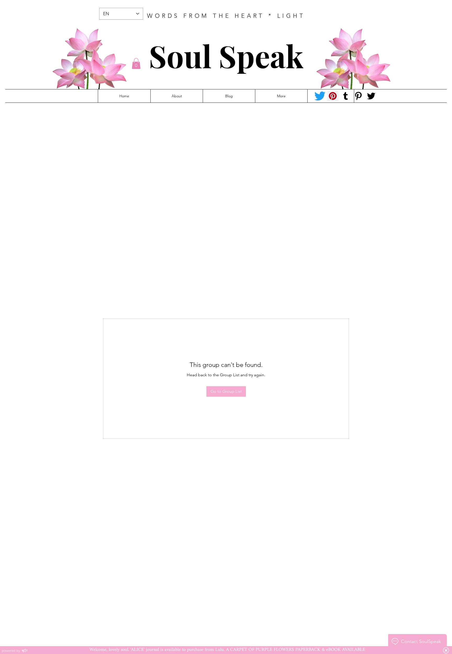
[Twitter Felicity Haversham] (371, 95)
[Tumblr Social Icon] (345, 95)
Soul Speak (226, 55)
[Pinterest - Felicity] (358, 95)
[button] (136, 63)
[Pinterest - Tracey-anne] (332, 95)
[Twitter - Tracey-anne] (319, 95)
